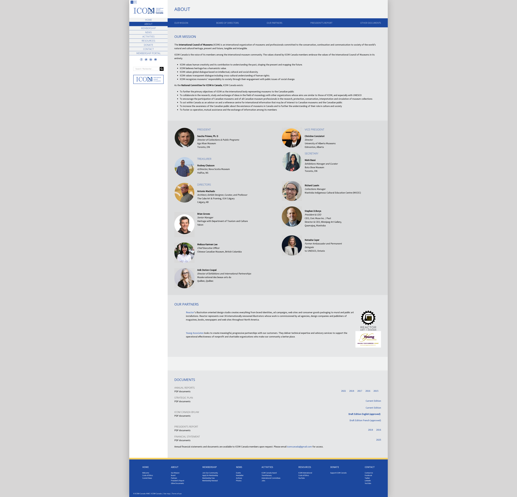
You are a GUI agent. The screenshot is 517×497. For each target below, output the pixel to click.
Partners (174, 478)
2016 (367, 390)
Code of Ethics (147, 475)
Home (148, 19)
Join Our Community (210, 473)
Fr (135, 2)
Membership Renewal (210, 480)
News (148, 32)
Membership (148, 28)
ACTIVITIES (267, 467)
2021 (343, 390)
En (132, 2)
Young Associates (195, 332)
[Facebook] (141, 59)
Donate (148, 44)
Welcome (145, 473)
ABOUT (175, 467)
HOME (145, 467)
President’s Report (321, 22)
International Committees (271, 478)
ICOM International (305, 473)
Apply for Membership (210, 475)
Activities (148, 36)
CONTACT (370, 467)
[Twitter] (146, 59)
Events (238, 473)
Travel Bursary (267, 475)
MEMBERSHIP (209, 467)
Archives (239, 478)
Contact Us (369, 473)
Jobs (263, 480)
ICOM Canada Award (269, 473)
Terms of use (177, 493)
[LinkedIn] (150, 59)
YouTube (301, 478)
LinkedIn (368, 480)
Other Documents (370, 22)
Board (173, 475)
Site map (166, 493)
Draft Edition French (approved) (365, 420)
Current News (147, 478)
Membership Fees (208, 478)
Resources (148, 40)
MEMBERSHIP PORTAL (148, 53)
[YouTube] (155, 59)
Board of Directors (227, 22)
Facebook (368, 475)
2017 (359, 390)
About (148, 24)
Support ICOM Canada (338, 473)
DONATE (334, 467)
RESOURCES (304, 467)
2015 (375, 390)
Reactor (190, 312)
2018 (351, 390)
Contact (148, 49)
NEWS (239, 467)
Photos (238, 480)
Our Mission (181, 22)
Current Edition (373, 400)
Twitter (367, 478)
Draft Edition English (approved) (364, 414)
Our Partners (274, 22)
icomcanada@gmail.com (299, 446)
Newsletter (239, 475)
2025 (378, 439)
